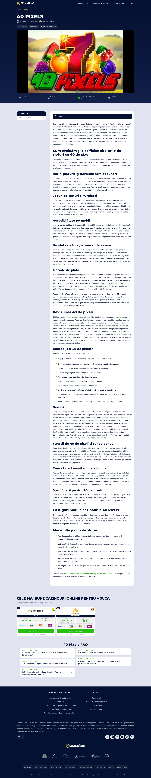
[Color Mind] (66, 756)
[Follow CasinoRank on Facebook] (107, 737)
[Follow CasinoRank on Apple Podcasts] (132, 737)
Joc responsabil (113, 775)
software (119, 317)
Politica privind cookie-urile (47, 775)
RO (19, 737)
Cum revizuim (96, 705)
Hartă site (127, 775)
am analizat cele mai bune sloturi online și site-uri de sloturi (87, 574)
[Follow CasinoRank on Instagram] (112, 737)
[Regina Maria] (54, 756)
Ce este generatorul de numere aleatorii (60, 713)
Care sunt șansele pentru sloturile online (60, 705)
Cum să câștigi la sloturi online (60, 709)
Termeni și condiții (27, 775)
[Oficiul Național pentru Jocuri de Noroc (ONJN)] (44, 756)
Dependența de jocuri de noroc (93, 775)
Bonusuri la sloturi (100, 3)
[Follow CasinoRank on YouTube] (122, 737)
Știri (132, 3)
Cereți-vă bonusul (36, 631)
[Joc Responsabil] (80, 756)
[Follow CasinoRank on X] (117, 737)
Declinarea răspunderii (70, 775)
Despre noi (96, 698)
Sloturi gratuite (119, 3)
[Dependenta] (95, 756)
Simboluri (60, 702)
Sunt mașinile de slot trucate (60, 698)
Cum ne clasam (96, 709)
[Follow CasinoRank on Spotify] (127, 737)
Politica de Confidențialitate (96, 702)
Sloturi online (82, 3)
